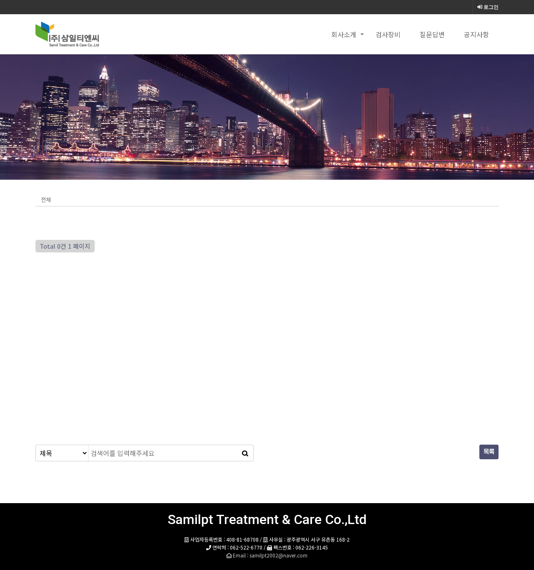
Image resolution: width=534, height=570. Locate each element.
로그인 (490, 7)
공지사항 (476, 34)
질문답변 (432, 34)
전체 (46, 200)
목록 (489, 451)
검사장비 (387, 34)
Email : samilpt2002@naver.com (270, 555)
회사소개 (343, 34)
